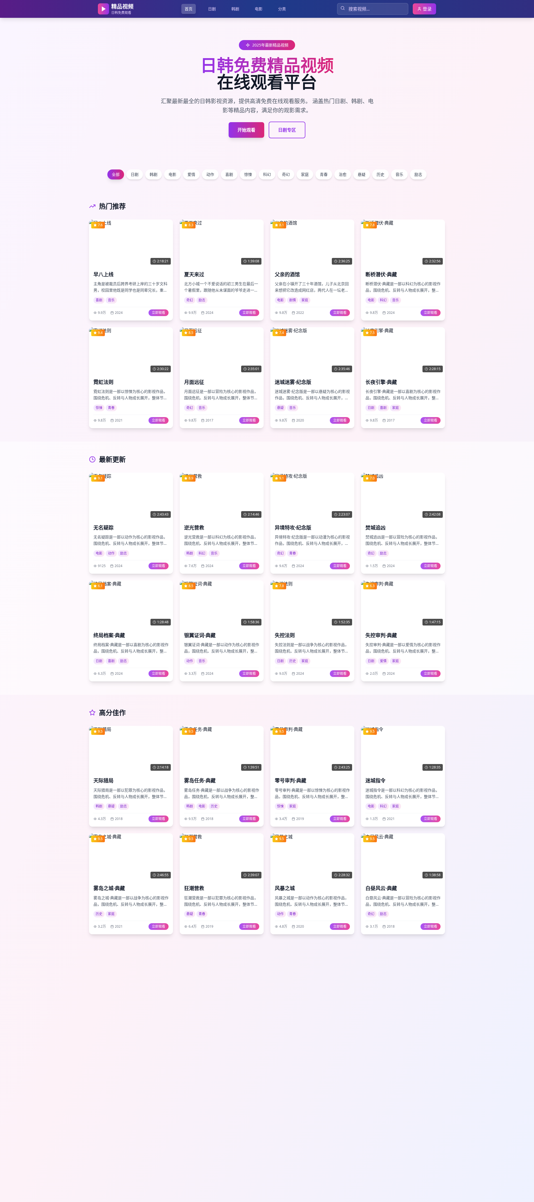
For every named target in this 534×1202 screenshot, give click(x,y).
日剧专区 (287, 130)
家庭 (305, 174)
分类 (282, 8)
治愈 (343, 174)
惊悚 (248, 174)
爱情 (191, 174)
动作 (210, 174)
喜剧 (229, 174)
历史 (380, 174)
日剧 (212, 8)
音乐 (399, 174)
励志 (418, 174)
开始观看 (246, 130)
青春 (324, 174)
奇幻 (286, 174)
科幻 (267, 174)
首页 (188, 8)
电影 (259, 8)
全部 (116, 174)
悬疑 (361, 174)
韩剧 (235, 8)
